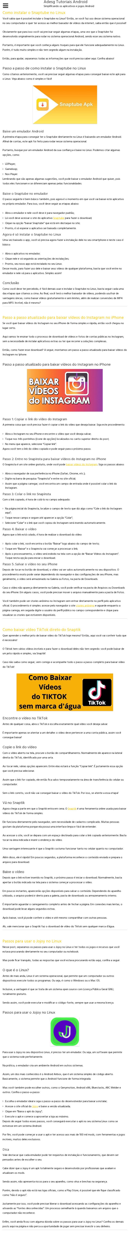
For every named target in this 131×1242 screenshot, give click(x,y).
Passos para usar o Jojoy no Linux (32, 941)
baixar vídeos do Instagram (81, 464)
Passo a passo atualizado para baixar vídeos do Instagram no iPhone (63, 318)
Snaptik (72, 809)
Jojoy (35, 1106)
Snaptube (58, 218)
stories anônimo (85, 606)
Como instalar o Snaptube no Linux (34, 13)
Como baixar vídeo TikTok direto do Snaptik (42, 630)
